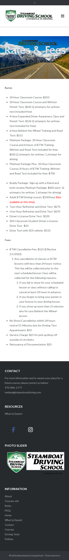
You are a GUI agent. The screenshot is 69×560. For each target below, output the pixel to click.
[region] (34, 466)
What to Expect (13, 520)
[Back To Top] (59, 550)
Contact (9, 524)
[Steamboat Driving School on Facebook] (13, 430)
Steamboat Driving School (30, 555)
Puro (57, 555)
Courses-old (12, 501)
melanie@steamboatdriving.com (23, 392)
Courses (9, 529)
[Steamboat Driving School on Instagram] (31, 430)
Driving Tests (12, 534)
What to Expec (13, 413)
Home (8, 515)
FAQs (8, 510)
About (8, 496)
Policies (9, 539)
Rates (8, 505)
